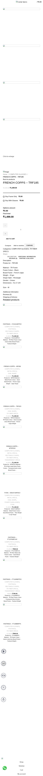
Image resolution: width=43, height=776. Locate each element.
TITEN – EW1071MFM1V (12, 493)
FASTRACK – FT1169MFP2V (12, 579)
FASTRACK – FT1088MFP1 (12, 624)
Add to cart (10, 239)
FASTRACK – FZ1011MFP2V (12, 324)
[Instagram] (21, 748)
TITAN (12, 504)
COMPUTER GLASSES (18, 174)
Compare (8, 245)
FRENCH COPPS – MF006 (12, 366)
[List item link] (21, 728)
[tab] (11, 257)
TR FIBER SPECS (12, 333)
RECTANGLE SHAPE (12, 331)
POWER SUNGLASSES (12, 502)
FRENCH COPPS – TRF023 (12, 406)
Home (5, 174)
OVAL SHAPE (12, 373)
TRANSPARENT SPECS (12, 460)
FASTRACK (12, 329)
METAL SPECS (12, 371)
